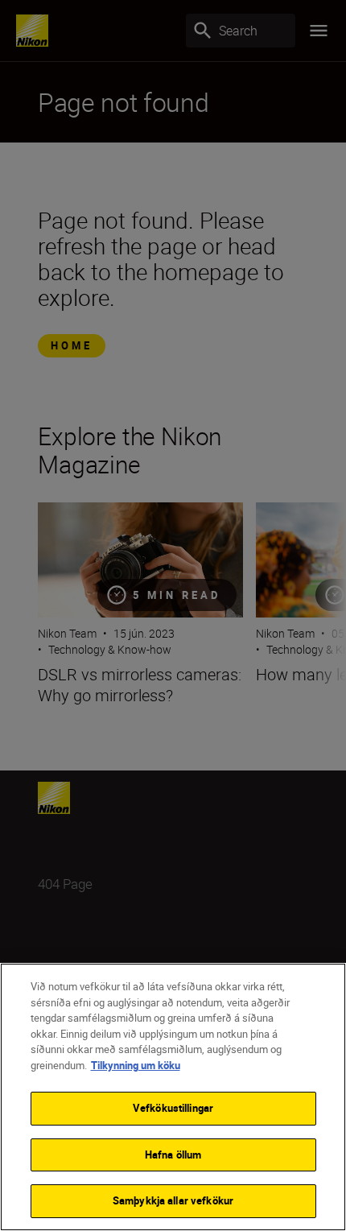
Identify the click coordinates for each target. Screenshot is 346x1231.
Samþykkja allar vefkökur (173, 1200)
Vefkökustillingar (173, 1108)
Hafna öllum (173, 1154)
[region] (173, 1097)
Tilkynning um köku (135, 1065)
